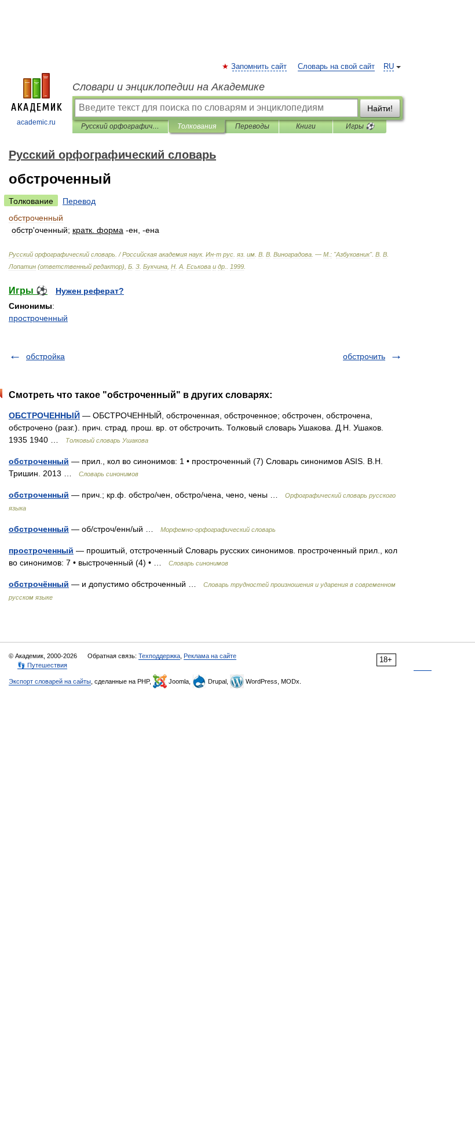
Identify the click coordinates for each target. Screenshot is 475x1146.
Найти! (380, 108)
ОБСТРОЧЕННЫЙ (44, 415)
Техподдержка (159, 655)
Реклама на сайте (210, 655)
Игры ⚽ (360, 126)
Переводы (252, 126)
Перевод (79, 201)
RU (388, 67)
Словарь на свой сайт (336, 67)
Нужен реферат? (90, 290)
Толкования (196, 126)
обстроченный (39, 461)
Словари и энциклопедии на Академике (168, 87)
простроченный (38, 318)
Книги (306, 126)
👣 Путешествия (42, 665)
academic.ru (36, 122)
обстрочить (364, 356)
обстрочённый (39, 584)
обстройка (45, 356)
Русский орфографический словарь (120, 126)
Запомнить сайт (259, 67)
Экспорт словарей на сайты (50, 681)
